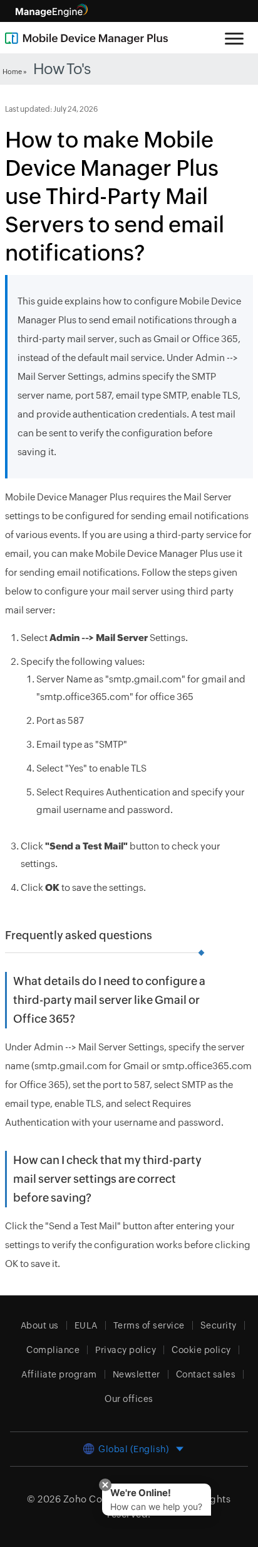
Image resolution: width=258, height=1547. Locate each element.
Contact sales (206, 1374)
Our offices (129, 1398)
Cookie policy (201, 1349)
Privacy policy (125, 1349)
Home (12, 71)
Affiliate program (59, 1374)
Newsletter (136, 1374)
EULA (86, 1325)
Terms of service (149, 1325)
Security (218, 1325)
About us (40, 1325)
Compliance (53, 1349)
